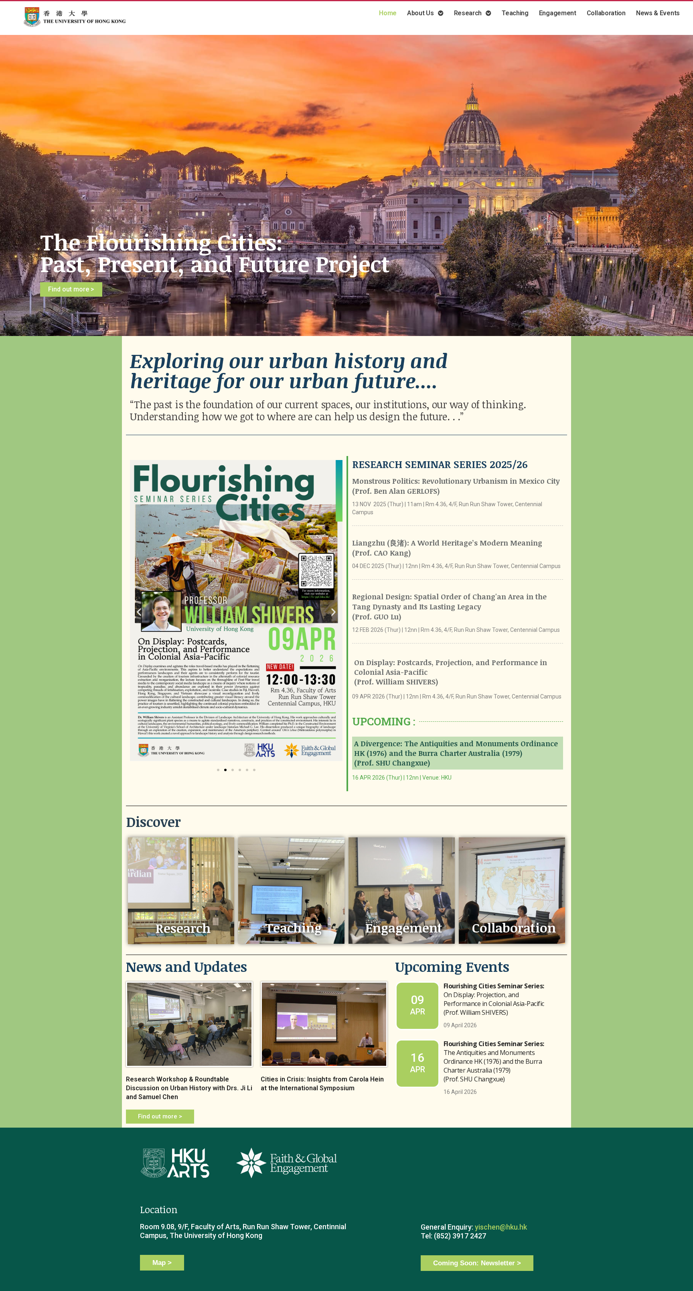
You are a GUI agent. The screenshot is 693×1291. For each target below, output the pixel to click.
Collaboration (514, 927)
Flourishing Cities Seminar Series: (494, 999)
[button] (218, 770)
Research (183, 928)
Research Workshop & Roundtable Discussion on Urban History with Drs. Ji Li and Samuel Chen (189, 1088)
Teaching (293, 927)
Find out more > (71, 289)
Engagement (403, 927)
